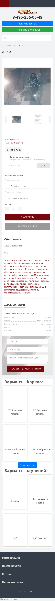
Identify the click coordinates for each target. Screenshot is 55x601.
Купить (43, 165)
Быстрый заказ (27, 226)
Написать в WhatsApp (28, 29)
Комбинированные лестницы (24, 281)
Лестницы (11, 45)
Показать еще (27, 465)
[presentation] (6, 119)
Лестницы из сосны (13, 269)
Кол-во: (8, 204)
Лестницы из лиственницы (17, 272)
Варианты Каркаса (13, 180)
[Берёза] (15, 488)
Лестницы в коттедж (23, 275)
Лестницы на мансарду (35, 269)
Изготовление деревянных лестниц (21, 289)
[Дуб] (15, 525)
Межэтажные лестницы (34, 266)
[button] (27, 17)
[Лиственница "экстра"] (40, 486)
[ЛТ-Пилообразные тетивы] (15, 436)
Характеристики (13, 245)
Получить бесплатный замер (25, 368)
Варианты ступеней (14, 192)
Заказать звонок (28, 23)
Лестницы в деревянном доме (28, 263)
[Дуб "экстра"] (40, 525)
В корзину (27, 217)
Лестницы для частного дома (24, 260)
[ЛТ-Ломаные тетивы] (15, 397)
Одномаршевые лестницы (17, 292)
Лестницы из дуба (13, 266)
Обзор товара (13, 239)
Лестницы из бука (37, 286)
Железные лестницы (25, 278)
